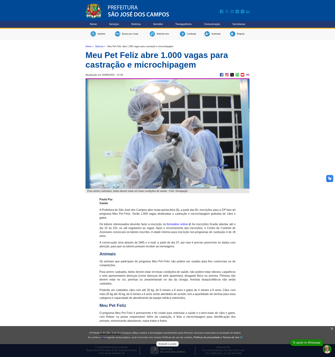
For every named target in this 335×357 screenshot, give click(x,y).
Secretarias (239, 24)
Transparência (183, 24)
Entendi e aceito (167, 344)
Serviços (114, 24)
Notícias (136, 24)
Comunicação (212, 24)
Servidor (158, 24)
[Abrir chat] (327, 349)
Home (93, 24)
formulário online (177, 224)
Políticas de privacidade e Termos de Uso (216, 337)
